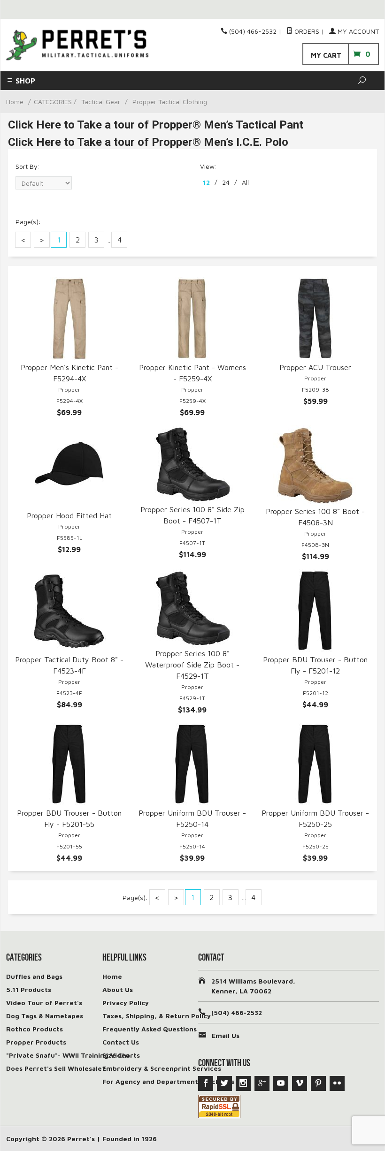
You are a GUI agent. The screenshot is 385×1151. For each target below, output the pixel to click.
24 (226, 182)
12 (206, 182)
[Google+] (262, 1083)
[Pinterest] (318, 1083)
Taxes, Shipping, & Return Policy (156, 1016)
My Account (357, 31)
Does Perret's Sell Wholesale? (56, 1068)
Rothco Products (34, 1029)
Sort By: (27, 166)
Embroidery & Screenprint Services (161, 1068)
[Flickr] (337, 1083)
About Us (117, 989)
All (245, 182)
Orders (306, 31)
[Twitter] (224, 1083)
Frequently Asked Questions (149, 1029)
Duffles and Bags (34, 976)
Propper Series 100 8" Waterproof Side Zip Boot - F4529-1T (192, 664)
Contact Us (120, 1042)
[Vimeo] (299, 1083)
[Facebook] (205, 1083)
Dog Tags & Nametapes (44, 1016)
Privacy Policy (125, 1003)
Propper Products (36, 1042)
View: (208, 166)
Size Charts (121, 1055)
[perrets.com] (77, 45)
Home (14, 102)
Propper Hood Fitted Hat (69, 515)
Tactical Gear (100, 102)
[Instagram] (243, 1083)
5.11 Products (28, 989)
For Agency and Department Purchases (168, 1081)
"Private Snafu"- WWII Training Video (68, 1055)
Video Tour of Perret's (44, 1003)
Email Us (225, 1035)
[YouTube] (280, 1083)
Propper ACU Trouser (315, 367)
